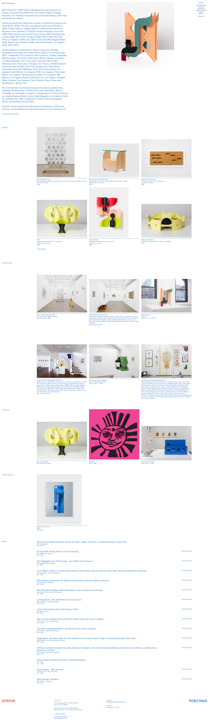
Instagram (109, 707)
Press (201, 12)
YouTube (116, 707)
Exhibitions (201, 5)
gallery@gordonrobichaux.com (116, 702)
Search (201, 16)
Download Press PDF (10, 114)
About (201, 13)
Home (201, 3)
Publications (201, 10)
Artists (201, 7)
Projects (201, 8)
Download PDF (187, 551)
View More (41, 249)
